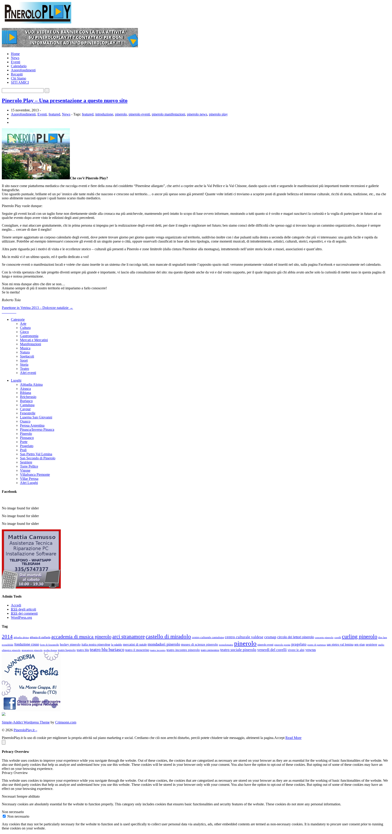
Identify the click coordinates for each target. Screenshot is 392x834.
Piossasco (27, 438)
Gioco (24, 332)
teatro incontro (158, 650)
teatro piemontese (210, 650)
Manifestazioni (30, 344)
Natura (25, 352)
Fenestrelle (27, 413)
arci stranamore (128, 636)
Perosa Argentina (32, 425)
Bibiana (25, 393)
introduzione (104, 114)
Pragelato (26, 446)
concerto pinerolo (324, 637)
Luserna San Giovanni (36, 417)
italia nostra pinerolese (95, 644)
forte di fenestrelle (49, 645)
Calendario (19, 66)
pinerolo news (197, 114)
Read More (293, 738)
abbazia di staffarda (40, 637)
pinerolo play (218, 114)
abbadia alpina (21, 637)
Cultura (25, 328)
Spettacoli (27, 356)
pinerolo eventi (139, 114)
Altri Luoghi (29, 483)
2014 (7, 636)
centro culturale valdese (244, 637)
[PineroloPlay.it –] (36, 22)
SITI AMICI (20, 82)
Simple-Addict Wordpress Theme (26, 722)
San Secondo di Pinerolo (37, 458)
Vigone (25, 470)
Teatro (24, 369)
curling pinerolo (359, 636)
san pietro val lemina (340, 644)
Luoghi (16, 380)
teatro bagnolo (67, 650)
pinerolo (121, 114)
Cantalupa (27, 405)
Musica (25, 348)
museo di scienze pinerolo (199, 644)
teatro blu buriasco (107, 649)
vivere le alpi (296, 650)
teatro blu (83, 650)
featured (54, 114)
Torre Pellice (29, 466)
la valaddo (116, 644)
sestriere (371, 644)
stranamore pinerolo (32, 650)
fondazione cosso (26, 644)
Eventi (15, 62)
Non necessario (18, 816)
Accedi (16, 605)
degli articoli (23, 609)
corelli (337, 637)
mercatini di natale (135, 644)
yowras (310, 650)
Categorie (18, 319)
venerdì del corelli (272, 650)
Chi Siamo (18, 78)
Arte (23, 324)
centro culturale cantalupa (208, 637)
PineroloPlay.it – (25, 730)
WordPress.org (21, 617)
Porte (23, 442)
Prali (23, 450)
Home (15, 54)
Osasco (25, 421)
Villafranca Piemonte (35, 474)
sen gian (359, 644)
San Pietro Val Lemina (36, 454)
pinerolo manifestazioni (168, 114)
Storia (24, 364)
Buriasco (26, 401)
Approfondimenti (23, 70)
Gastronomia (29, 336)
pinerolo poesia (282, 644)
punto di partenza (316, 644)
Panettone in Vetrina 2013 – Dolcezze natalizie (37, 308)
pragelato (298, 644)
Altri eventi (28, 373)
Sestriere (26, 462)
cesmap (270, 637)
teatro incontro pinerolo (183, 650)
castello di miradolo (168, 636)
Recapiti (17, 74)
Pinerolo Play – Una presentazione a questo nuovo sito (64, 100)
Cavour (25, 409)
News (15, 58)
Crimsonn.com (65, 722)
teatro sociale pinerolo (238, 650)
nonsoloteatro (226, 645)
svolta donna (50, 650)
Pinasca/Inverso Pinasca (37, 429)
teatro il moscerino (137, 650)
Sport (24, 360)
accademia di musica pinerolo (81, 636)
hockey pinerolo (70, 644)
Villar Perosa (29, 479)
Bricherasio (28, 397)
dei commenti (24, 613)
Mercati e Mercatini (34, 340)
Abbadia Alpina (31, 384)
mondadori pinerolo (164, 644)
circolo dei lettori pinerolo (295, 637)
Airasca (25, 389)
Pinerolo (26, 434)
